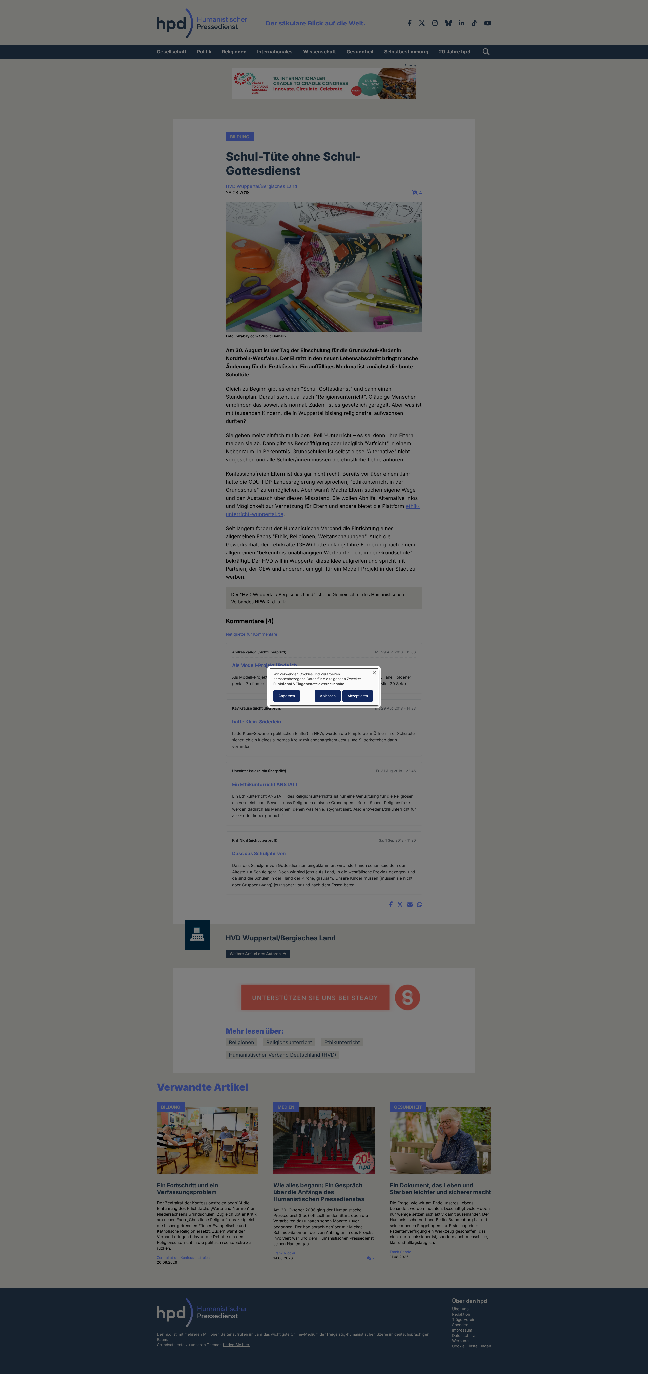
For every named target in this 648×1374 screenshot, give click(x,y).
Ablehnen (328, 696)
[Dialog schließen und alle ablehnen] (374, 671)
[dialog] (324, 686)
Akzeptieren (358, 696)
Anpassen (286, 696)
